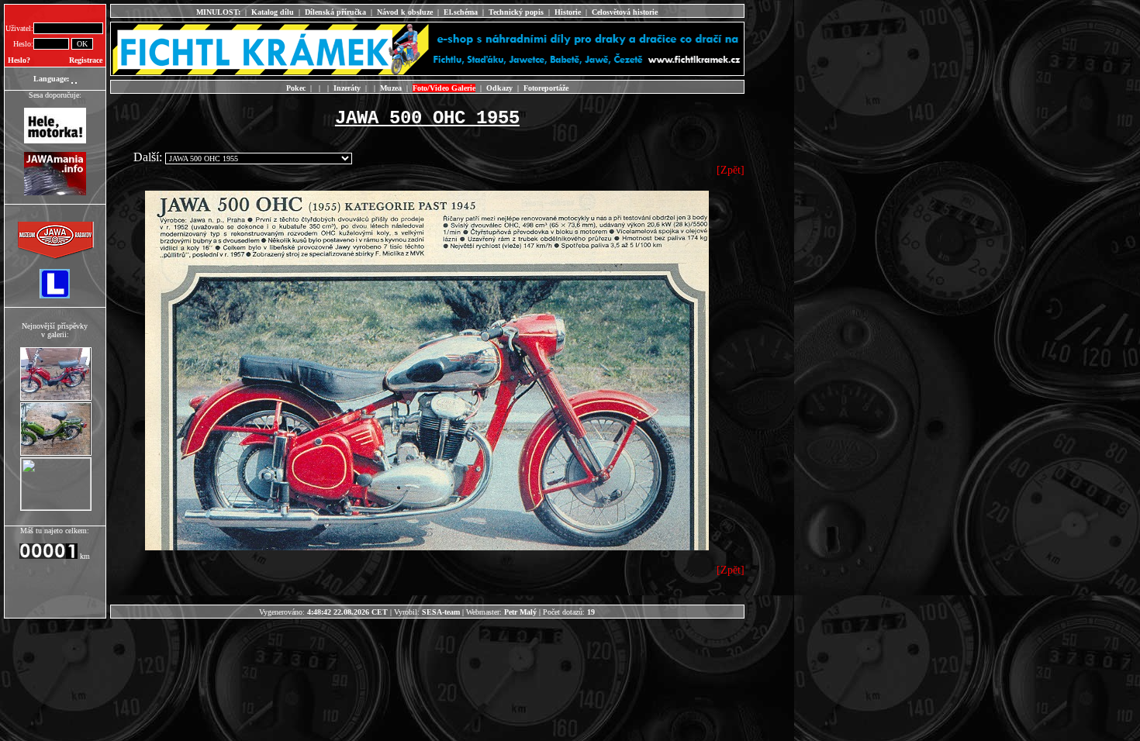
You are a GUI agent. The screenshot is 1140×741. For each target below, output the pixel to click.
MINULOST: (218, 12)
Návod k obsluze (405, 12)
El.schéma (461, 12)
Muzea (391, 88)
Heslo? (19, 60)
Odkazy (499, 88)
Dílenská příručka (335, 12)
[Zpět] (730, 170)
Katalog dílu (272, 12)
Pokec (296, 88)
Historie (567, 12)
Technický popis (516, 12)
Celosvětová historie (625, 12)
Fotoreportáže (545, 88)
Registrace (85, 60)
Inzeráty (347, 88)
